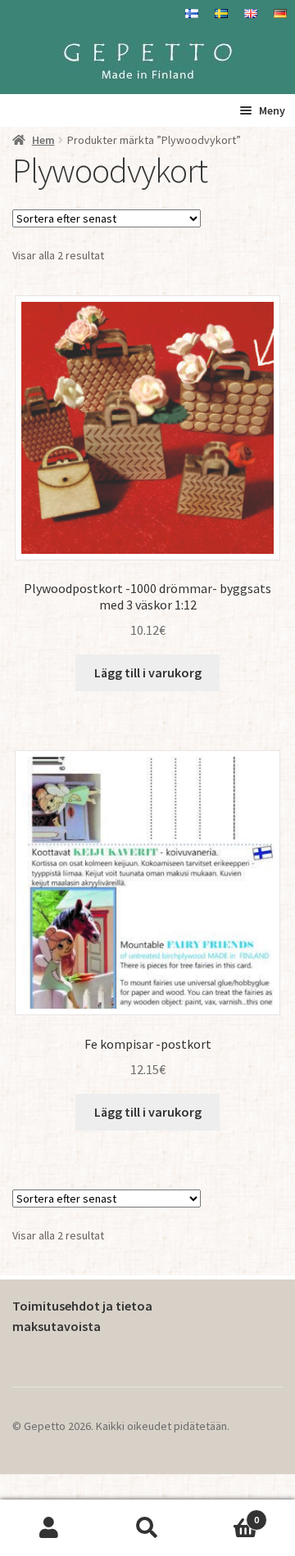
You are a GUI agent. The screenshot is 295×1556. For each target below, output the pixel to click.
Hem (43, 140)
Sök (147, 1528)
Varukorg (228, 1514)
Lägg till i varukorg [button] (148, 672)
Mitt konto (49, 1528)
